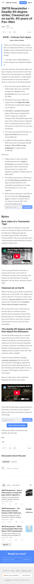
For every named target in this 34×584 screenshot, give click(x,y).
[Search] (30, 485)
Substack (7, 580)
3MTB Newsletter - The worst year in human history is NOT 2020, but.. (12, 511)
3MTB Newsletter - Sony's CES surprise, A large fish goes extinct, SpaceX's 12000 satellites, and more (12, 492)
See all (5, 544)
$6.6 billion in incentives (19, 180)
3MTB (7, 26)
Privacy (12, 571)
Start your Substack (12, 575)
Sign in (30, 2)
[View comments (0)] (10, 32)
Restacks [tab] (14, 462)
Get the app (26, 575)
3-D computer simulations (14, 358)
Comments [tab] (6, 462)
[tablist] (10, 462)
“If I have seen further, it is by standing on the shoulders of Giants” (11, 534)
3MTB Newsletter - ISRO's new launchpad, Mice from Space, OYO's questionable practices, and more (12, 529)
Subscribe (23, 2)
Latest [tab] (9, 485)
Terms (18, 571)
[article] (17, 497)
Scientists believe (15, 299)
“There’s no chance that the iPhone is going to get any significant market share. (10, 498)
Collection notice (26, 571)
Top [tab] (4, 485)
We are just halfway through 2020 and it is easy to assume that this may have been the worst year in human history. (11, 516)
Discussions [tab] (16, 485)
